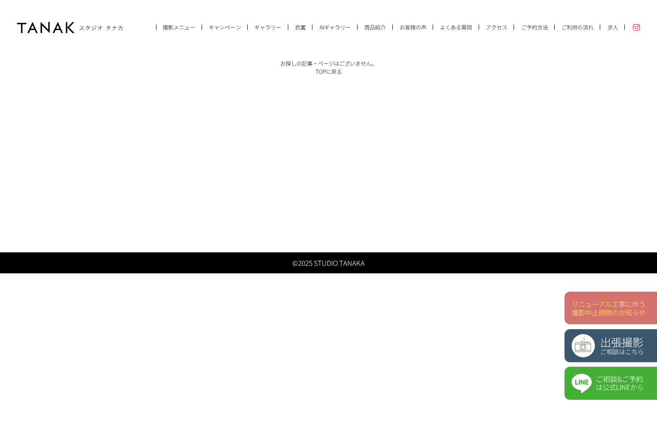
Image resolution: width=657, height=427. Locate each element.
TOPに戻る (329, 71)
